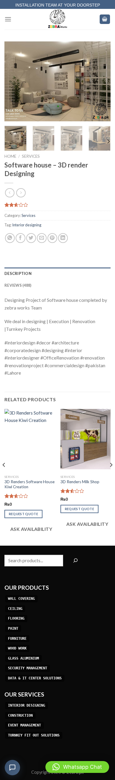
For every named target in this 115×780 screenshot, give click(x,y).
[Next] (101, 81)
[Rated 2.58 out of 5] (16, 496)
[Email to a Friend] (42, 238)
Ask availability (30, 529)
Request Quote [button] (23, 514)
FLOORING (16, 619)
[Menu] (8, 19)
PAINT (13, 628)
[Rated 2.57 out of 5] (72, 491)
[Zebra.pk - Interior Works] (57, 19)
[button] (77, 767)
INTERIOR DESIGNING (26, 705)
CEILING (15, 609)
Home (10, 156)
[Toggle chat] (12, 767)
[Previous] (14, 81)
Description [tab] (18, 273)
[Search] (75, 560)
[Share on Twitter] (31, 238)
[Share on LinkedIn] (63, 238)
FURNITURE (17, 638)
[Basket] (105, 19)
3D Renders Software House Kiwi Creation (29, 484)
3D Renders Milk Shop (79, 481)
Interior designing (26, 225)
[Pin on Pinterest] (52, 238)
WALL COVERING (21, 599)
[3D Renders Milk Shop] (85, 439)
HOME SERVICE (57, 3)
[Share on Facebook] (20, 238)
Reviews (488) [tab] (17, 285)
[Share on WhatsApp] (10, 238)
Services (31, 156)
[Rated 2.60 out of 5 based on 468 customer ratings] (57, 204)
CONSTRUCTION (20, 715)
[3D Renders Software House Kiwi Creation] (29, 439)
